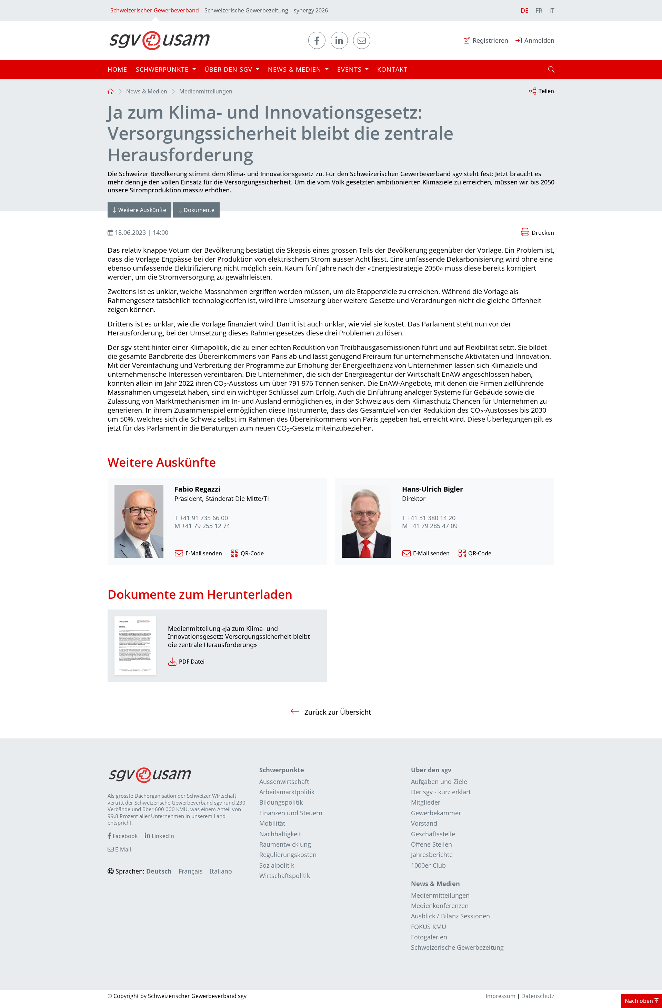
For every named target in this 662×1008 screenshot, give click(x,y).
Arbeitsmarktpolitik (286, 792)
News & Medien (146, 91)
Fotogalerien (429, 937)
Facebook (124, 836)
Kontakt (392, 69)
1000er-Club (428, 865)
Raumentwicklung (285, 844)
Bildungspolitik (281, 802)
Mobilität (272, 823)
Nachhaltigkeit (280, 834)
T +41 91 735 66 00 (201, 518)
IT (551, 10)
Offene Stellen (431, 844)
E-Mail (122, 849)
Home (117, 69)
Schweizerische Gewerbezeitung (246, 10)
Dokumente (199, 210)
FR (538, 10)
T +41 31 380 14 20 (428, 518)
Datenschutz (537, 996)
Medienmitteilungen (205, 91)
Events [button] (350, 69)
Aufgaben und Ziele (439, 781)
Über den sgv (431, 770)
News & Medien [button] (295, 69)
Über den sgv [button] (229, 69)
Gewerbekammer (436, 813)
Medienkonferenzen (440, 905)
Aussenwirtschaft (284, 781)
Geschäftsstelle (433, 834)
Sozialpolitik (276, 865)
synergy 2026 (311, 10)
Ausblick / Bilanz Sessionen (450, 916)
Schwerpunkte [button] (163, 69)
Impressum (500, 996)
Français (191, 871)
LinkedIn (162, 836)
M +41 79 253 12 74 (202, 526)
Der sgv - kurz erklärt (441, 792)
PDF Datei (191, 661)
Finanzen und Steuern (290, 813)
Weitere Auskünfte (142, 210)
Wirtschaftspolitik (284, 875)
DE (525, 10)
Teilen (546, 91)
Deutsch (159, 871)
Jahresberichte (432, 854)
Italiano (221, 871)
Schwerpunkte (281, 770)
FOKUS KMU (428, 927)
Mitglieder (425, 802)
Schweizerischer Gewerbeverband (154, 10)
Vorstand (424, 823)
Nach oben (639, 1001)
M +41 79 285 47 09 (430, 526)
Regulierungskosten (288, 854)
